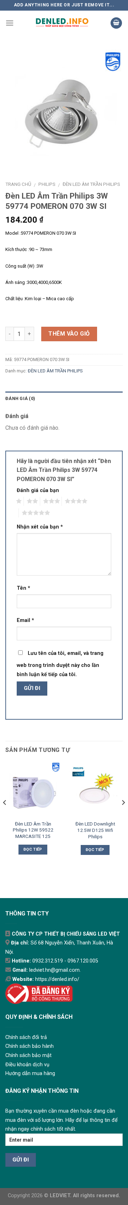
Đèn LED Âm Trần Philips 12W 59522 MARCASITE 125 (33, 830)
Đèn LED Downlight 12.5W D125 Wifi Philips (95, 830)
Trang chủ (18, 184)
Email (25, 620)
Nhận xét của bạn (40, 527)
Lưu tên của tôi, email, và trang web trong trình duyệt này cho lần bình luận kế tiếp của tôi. (60, 664)
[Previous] (5, 817)
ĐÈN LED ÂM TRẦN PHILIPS (91, 184)
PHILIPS (46, 184)
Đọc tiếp (32, 849)
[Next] (123, 817)
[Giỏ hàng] (116, 23)
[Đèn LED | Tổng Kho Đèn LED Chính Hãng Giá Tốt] (62, 23)
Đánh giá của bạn (38, 490)
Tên (23, 588)
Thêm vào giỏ (69, 333)
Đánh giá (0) (20, 398)
